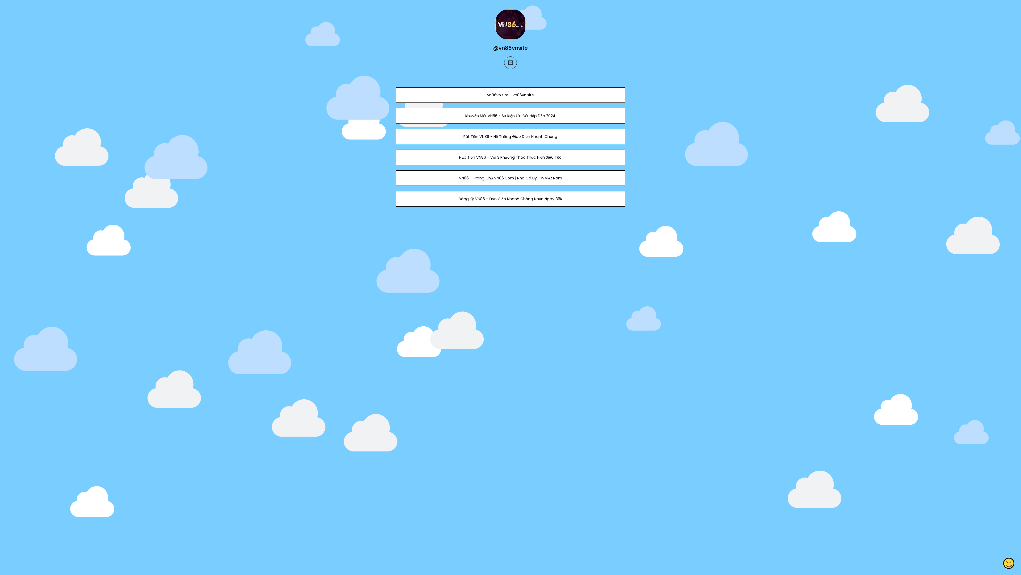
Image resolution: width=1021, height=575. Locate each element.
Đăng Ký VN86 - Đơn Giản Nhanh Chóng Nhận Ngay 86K (510, 199)
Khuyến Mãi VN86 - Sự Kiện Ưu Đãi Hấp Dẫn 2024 (510, 115)
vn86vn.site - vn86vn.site (510, 95)
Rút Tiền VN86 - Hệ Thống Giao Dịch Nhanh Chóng (510, 136)
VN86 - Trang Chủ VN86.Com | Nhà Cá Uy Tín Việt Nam (510, 178)
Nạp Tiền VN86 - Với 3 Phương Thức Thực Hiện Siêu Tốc (510, 157)
